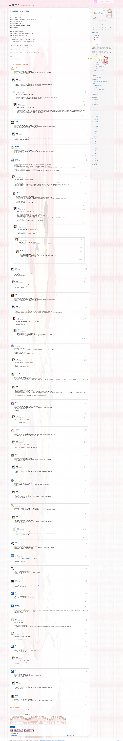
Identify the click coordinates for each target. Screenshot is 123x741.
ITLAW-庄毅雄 (42, 740)
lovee (16, 268)
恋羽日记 (95, 138)
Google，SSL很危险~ (98, 77)
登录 (94, 165)
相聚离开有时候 (14, 735)
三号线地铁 (96, 119)
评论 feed (95, 170)
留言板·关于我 (108, 1)
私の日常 (17, 504)
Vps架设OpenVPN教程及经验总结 (100, 81)
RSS (96, 13)
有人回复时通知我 (14, 733)
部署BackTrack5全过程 (98, 85)
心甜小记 (95, 131)
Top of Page (119, 740)
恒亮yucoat (96, 141)
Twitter (101, 13)
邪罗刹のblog (96, 160)
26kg (16, 580)
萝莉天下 (14, 4)
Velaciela (95, 111)
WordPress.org (96, 173)
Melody (16, 159)
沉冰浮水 (95, 148)
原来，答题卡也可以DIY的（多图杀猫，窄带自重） (103, 93)
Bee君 (16, 121)
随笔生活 (20, 13)
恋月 (16, 542)
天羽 (16, 619)
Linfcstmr (17, 429)
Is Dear (95, 102)
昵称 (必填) (27, 709)
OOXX (95, 109)
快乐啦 (95, 133)
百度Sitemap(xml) (48, 740)
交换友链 (101, 1)
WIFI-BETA (96, 114)
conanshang (17, 345)
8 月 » (96, 32)
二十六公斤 (96, 121)
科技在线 (17, 605)
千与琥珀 (17, 633)
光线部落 (95, 124)
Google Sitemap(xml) (61, 740)
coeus (16, 479)
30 (93, 31)
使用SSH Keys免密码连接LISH (99, 89)
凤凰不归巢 (96, 126)
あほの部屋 (96, 116)
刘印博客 (17, 146)
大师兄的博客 (96, 128)
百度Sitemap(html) (54, 740)
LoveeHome (96, 104)
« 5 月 (93, 32)
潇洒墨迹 (95, 155)
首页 (96, 1)
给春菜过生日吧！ (70, 735)
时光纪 (95, 143)
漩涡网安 (95, 153)
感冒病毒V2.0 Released (98, 70)
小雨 (16, 294)
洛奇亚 (95, 150)
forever (16, 567)
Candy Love (96, 99)
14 (108, 26)
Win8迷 (16, 555)
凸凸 (16, 645)
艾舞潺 (16, 695)
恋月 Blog (95, 136)
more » (35, 732)
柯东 (16, 454)
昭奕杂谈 (95, 145)
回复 (85, 76)
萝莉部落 (95, 158)
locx (16, 67)
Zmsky (16, 402)
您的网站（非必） (28, 714)
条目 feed (95, 168)
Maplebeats (96, 107)
